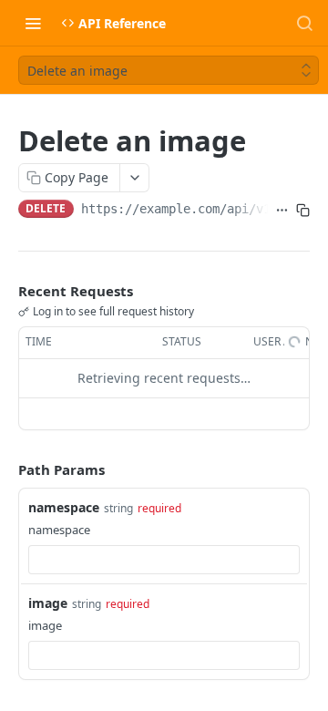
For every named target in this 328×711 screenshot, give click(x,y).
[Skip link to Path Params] (5, 469)
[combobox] (164, 559)
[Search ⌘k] (304, 22)
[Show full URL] (282, 211)
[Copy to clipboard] (303, 211)
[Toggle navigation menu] (32, 22)
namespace (63, 507)
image (47, 603)
